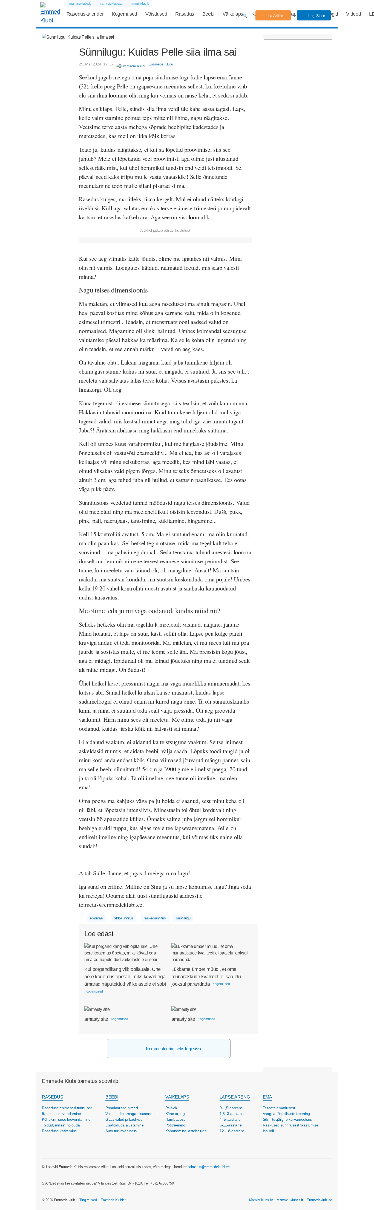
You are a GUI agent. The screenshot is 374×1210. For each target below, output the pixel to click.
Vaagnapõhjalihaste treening (286, 1113)
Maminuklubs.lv (261, 1200)
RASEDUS (52, 1097)
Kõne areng (175, 1113)
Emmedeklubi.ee (319, 1200)
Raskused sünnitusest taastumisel (291, 1125)
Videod (353, 14)
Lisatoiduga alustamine (124, 1125)
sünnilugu (183, 918)
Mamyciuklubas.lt (290, 1200)
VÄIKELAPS (177, 1097)
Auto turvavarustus (121, 1131)
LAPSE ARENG (235, 1097)
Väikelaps (233, 14)
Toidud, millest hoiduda (61, 1125)
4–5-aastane (230, 1119)
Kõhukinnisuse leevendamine (66, 1119)
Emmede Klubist (113, 1200)
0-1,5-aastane (231, 1108)
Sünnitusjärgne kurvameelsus (287, 1119)
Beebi (208, 14)
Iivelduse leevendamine (61, 1113)
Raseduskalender (85, 14)
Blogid (331, 14)
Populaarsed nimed (121, 1108)
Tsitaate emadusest (279, 1108)
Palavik (171, 1108)
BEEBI (111, 1097)
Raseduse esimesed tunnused (67, 1108)
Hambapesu (175, 1119)
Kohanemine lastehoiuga (186, 1131)
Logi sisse (316, 15)
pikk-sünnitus (124, 918)
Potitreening (175, 1125)
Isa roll (268, 1131)
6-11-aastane (231, 1125)
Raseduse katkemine (59, 1131)
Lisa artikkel (275, 15)
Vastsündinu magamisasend (128, 1113)
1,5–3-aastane (232, 1113)
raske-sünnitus (155, 918)
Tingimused (88, 1200)
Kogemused (124, 14)
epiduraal (96, 918)
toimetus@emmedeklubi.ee (209, 1167)
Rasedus (184, 14)
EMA (267, 1097)
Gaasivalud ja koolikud (124, 1119)
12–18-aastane (232, 1131)
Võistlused (156, 14)
